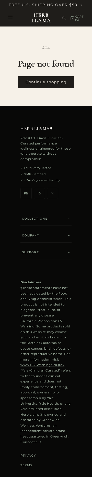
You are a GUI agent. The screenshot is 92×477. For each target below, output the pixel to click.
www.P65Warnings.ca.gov (42, 365)
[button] (10, 18)
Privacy (28, 455)
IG (39, 193)
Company (46, 235)
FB (26, 193)
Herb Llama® (37, 128)
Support (46, 252)
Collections (46, 218)
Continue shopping (46, 82)
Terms (26, 465)
